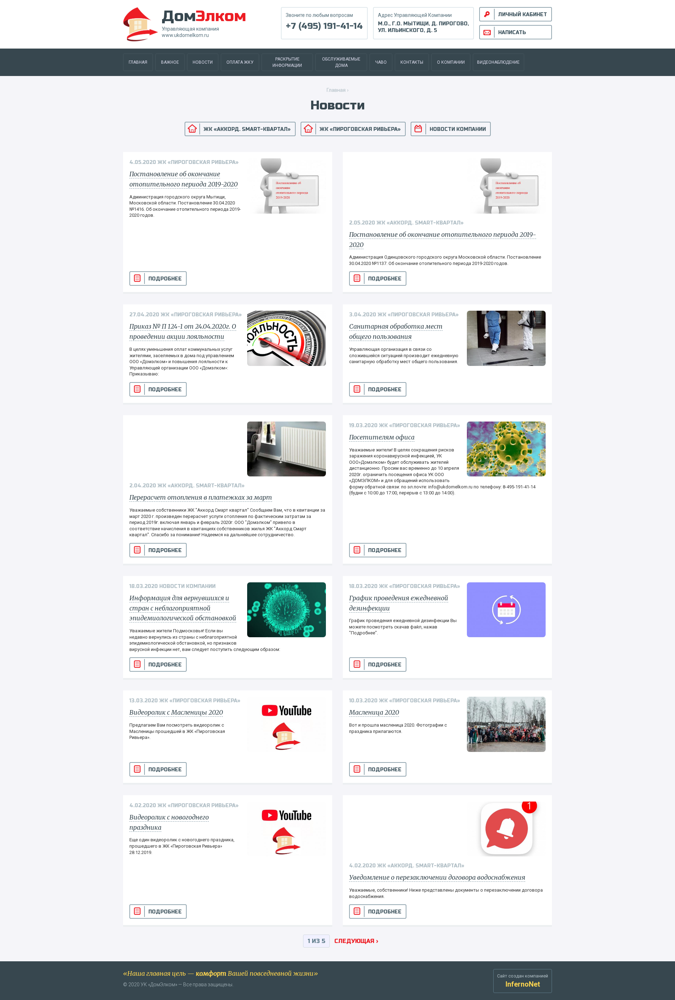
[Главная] (140, 23)
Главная (138, 62)
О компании (451, 62)
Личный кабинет (522, 15)
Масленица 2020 (374, 712)
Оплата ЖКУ (239, 62)
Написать (512, 33)
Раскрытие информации (287, 62)
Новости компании (458, 129)
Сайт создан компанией (522, 980)
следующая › (356, 941)
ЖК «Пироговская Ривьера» (360, 129)
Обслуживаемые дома (341, 62)
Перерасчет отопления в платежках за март (200, 497)
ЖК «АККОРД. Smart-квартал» (247, 129)
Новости (203, 62)
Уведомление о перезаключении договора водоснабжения (437, 877)
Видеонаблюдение (498, 62)
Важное (170, 62)
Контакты (411, 62)
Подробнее (165, 279)
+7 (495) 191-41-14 (324, 26)
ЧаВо (381, 62)
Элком (204, 16)
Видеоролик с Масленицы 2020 (176, 712)
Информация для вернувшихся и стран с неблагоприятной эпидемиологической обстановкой (182, 608)
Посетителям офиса (381, 437)
